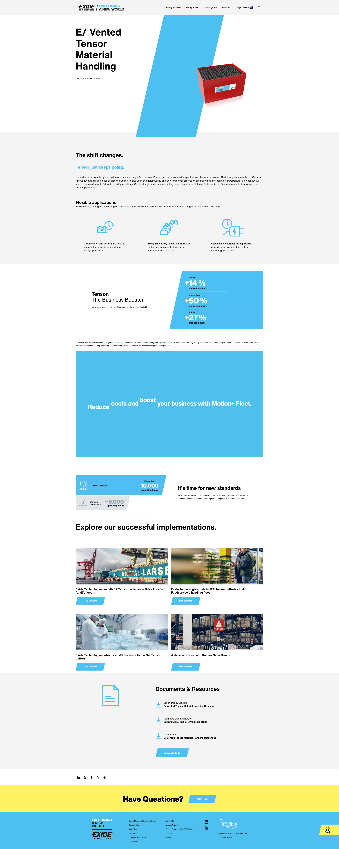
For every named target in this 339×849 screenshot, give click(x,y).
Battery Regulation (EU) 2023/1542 (179, 829)
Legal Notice (133, 841)
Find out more (90, 600)
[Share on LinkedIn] (78, 778)
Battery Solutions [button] (173, 7)
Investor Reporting (172, 825)
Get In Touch (202, 798)
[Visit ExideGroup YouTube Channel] (206, 828)
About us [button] (226, 7)
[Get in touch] (327, 830)
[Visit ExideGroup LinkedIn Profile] (206, 822)
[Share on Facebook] (91, 778)
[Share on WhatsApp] (97, 778)
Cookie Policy (134, 825)
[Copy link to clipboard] (104, 778)
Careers (169, 833)
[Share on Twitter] (85, 778)
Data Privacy (133, 829)
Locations (132, 833)
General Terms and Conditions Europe (143, 821)
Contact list (170, 821)
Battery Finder (192, 7)
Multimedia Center (172, 752)
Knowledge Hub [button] (210, 7)
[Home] (101, 7)
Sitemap (169, 837)
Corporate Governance (137, 837)
